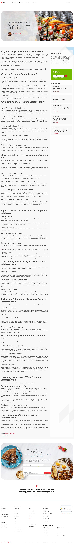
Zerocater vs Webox (45, 533)
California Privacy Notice (36, 542)
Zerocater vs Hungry (60, 533)
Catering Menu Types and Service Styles (48, 513)
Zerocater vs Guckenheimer (46, 528)
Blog (29, 518)
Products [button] (14, 2)
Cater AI (2, 506)
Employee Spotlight (56, 86)
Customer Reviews (31, 511)
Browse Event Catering (46, 518)
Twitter (1, 542)
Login (72, 2)
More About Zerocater (55, 65)
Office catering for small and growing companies (4, 527)
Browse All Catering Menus (18, 529)
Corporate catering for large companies (4, 525)
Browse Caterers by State (18, 531)
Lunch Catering (45, 506)
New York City (17, 508)
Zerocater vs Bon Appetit (60, 527)
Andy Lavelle (18, 33)
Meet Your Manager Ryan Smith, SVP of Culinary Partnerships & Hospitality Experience (61, 130)
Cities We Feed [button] (19, 2)
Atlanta (16, 523)
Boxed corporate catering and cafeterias (4, 519)
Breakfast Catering (45, 508)
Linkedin (11, 542)
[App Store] (63, 513)
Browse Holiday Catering (46, 516)
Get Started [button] (37, 495)
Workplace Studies (31, 526)
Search (64, 2)
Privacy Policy (60, 78)
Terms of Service (55, 78)
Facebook (5, 542)
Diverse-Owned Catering (46, 521)
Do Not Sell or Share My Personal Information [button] (48, 542)
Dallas (15, 521)
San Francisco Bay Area (18, 506)
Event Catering (3, 511)
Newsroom (30, 516)
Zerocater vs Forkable (46, 532)
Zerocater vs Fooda (45, 530)
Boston (16, 511)
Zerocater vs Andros (45, 527)
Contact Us (68, 2)
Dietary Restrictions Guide (32, 524)
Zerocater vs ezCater (60, 530)
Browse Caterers (27, 2)
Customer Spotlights (31, 513)
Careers (30, 508)
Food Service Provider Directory (61, 535)
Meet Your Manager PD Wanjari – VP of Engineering (61, 89)
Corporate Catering (3, 508)
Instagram (8, 542)
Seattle (16, 518)
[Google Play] (69, 513)
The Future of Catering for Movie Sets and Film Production (61, 98)
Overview (30, 506)
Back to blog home (5, 435)
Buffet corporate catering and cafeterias (4, 517)
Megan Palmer (56, 91)
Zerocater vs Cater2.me (60, 528)
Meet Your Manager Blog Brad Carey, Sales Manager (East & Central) (60, 119)
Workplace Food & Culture (10, 433)
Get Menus (47, 473)
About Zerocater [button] (34, 2)
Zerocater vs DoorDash (60, 532)
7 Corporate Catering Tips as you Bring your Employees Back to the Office (61, 109)
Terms (32, 475)
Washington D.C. (17, 516)
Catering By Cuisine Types (46, 511)
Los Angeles (16, 513)
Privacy (29, 542)
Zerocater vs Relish (45, 535)
